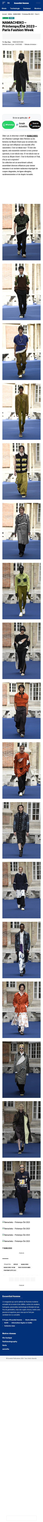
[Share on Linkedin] (19, 36)
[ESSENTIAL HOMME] (21, 2)
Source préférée (36, 124)
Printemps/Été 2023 (10, 1270)
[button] (4, 2)
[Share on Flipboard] (15, 36)
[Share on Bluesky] (24, 1518)
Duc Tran (8, 42)
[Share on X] (11, 36)
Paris (11, 18)
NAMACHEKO (32, 136)
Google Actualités (21, 124)
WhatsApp (10, 125)
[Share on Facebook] (8, 36)
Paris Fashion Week (24, 1267)
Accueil (4, 14)
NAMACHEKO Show (9, 1267)
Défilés (10, 14)
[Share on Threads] (19, 1518)
